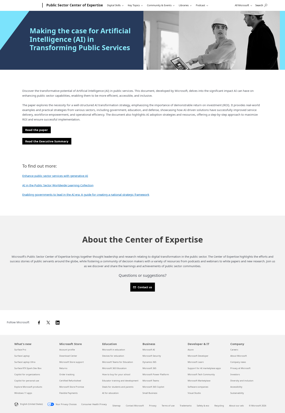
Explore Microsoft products (28, 386)
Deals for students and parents (117, 386)
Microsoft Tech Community (201, 374)
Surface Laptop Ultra (24, 362)
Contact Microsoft (135, 405)
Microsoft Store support (71, 362)
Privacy (152, 405)
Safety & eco (203, 405)
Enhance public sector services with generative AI (55, 176)
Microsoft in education (113, 349)
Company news (238, 362)
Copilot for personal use (26, 380)
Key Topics (134, 5)
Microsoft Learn (196, 362)
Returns (63, 368)
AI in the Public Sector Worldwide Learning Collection (57, 185)
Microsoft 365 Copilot (153, 386)
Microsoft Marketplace (199, 380)
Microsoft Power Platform (155, 374)
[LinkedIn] (58, 322)
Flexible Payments (68, 392)
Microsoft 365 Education (114, 368)
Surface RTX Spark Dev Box (27, 368)
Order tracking (66, 374)
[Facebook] (40, 322)
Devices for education (113, 355)
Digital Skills (114, 5)
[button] (36, 129)
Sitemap (116, 405)
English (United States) (31, 404)
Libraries (184, 5)
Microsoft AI (148, 349)
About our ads (236, 405)
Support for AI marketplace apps (204, 368)
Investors (235, 374)
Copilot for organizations (27, 374)
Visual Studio (194, 392)
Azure (190, 349)
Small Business (149, 392)
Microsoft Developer (198, 355)
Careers (234, 349)
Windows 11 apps (23, 392)
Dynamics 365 (149, 362)
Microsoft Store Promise (71, 386)
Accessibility (236, 386)
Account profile (67, 349)
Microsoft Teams (150, 380)
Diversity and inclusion (241, 380)
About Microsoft (238, 355)
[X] (49, 322)
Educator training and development (120, 380)
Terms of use (168, 405)
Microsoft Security (151, 355)
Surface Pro (20, 349)
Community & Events (159, 5)
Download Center (68, 355)
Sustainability (237, 392)
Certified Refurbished (70, 380)
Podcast (200, 5)
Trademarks (186, 405)
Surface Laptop (22, 355)
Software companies (198, 386)
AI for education (110, 392)
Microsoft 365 (149, 368)
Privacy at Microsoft (240, 368)
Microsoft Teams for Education (117, 362)
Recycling (219, 405)
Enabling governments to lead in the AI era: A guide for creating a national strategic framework (85, 194)
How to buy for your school (116, 374)
